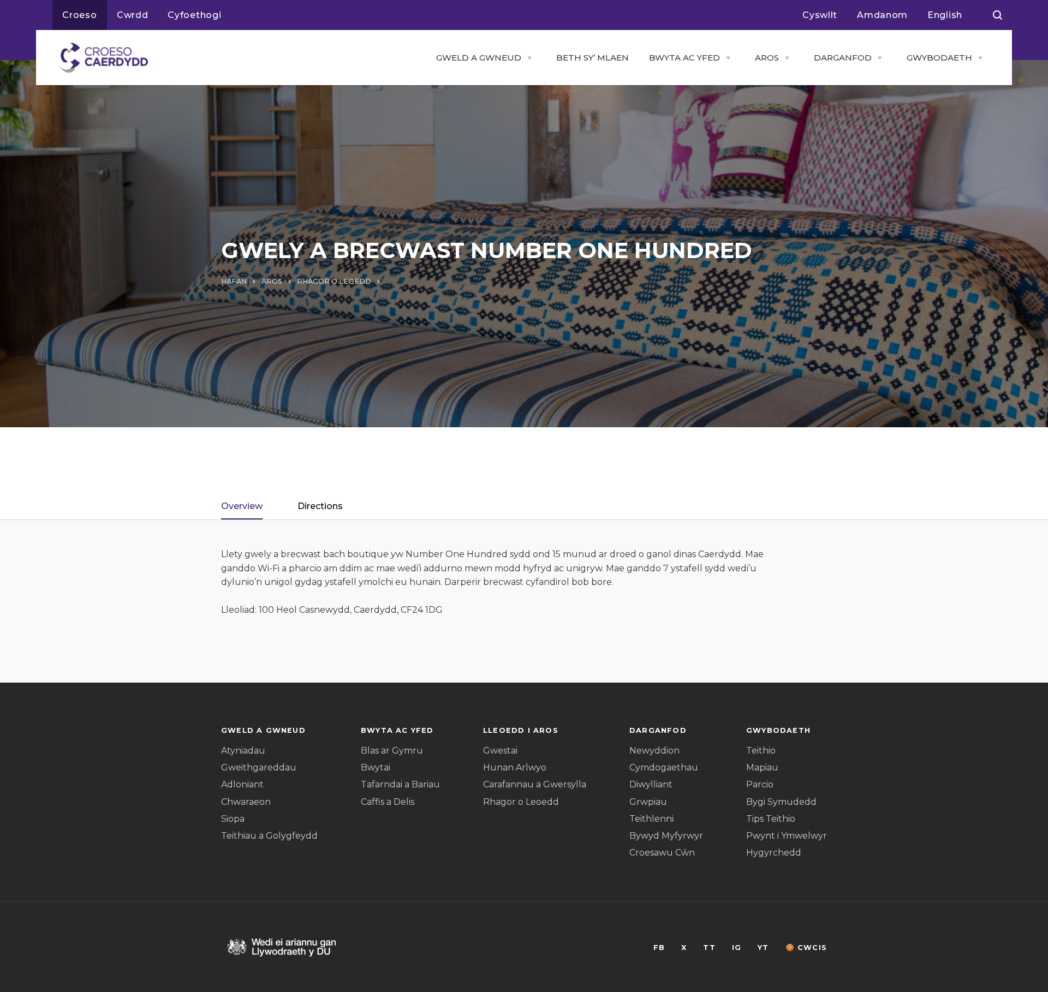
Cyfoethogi (194, 15)
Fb (659, 947)
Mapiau (762, 767)
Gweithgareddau (258, 767)
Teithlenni (651, 819)
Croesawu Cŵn (662, 852)
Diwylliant (650, 784)
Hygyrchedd (773, 852)
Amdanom (882, 15)
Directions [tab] (320, 506)
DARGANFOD (843, 57)
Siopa (233, 819)
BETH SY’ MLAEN (592, 57)
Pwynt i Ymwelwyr (786, 835)
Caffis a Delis (387, 802)
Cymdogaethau (663, 767)
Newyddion (654, 750)
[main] (524, 496)
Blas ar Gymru (392, 750)
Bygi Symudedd (781, 802)
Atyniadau (243, 750)
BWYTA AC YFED (684, 57)
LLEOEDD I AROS (520, 730)
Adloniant (242, 784)
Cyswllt (819, 15)
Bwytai (375, 767)
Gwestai (500, 750)
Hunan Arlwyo (514, 767)
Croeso (79, 15)
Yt (763, 947)
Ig (736, 947)
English (944, 15)
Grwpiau (648, 802)
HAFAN (234, 281)
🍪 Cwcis (806, 947)
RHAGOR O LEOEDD (334, 281)
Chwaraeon (246, 802)
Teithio (761, 750)
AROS (767, 57)
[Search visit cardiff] (997, 15)
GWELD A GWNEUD (478, 57)
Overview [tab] (242, 506)
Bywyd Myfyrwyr (666, 835)
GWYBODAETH (939, 57)
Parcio (759, 784)
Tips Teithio (770, 819)
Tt (709, 947)
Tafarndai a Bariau (400, 784)
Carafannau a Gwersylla (534, 784)
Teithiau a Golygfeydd (269, 835)
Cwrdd (132, 15)
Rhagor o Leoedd (521, 802)
